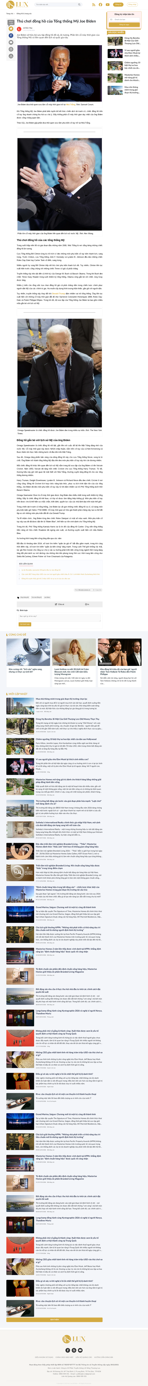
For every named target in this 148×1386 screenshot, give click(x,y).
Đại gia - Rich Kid (52, 1369)
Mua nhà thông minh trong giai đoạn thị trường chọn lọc (61, 699)
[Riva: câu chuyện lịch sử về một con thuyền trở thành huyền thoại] (20, 1101)
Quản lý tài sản (51, 731)
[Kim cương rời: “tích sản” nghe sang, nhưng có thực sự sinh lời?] (28, 652)
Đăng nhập (132, 4)
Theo (88, 590)
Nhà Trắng (70, 104)
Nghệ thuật (50, 1086)
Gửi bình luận (25, 624)
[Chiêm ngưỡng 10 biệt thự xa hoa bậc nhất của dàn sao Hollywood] (20, 746)
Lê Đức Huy (27, 28)
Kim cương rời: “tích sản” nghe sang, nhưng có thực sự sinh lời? (25, 670)
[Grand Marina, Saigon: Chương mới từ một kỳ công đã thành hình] (20, 914)
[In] (11, 49)
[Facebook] (100, 4)
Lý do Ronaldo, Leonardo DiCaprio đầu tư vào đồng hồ (41, 570)
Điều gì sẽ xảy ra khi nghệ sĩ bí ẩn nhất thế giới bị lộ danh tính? (64, 1074)
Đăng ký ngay (124, 24)
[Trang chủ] (11, 28)
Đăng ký (118, 4)
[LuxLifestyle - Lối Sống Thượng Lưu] (17, 4)
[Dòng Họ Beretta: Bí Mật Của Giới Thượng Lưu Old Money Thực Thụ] (20, 726)
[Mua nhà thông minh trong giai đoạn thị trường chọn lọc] (20, 706)
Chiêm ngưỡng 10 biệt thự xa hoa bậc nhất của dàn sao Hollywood (66, 739)
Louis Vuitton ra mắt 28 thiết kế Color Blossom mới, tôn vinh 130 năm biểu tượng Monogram (71, 671)
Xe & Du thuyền (51, 1101)
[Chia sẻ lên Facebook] (11, 35)
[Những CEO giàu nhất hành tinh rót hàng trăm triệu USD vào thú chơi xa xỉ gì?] (20, 1059)
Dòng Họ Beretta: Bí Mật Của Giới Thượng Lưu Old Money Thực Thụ (67, 719)
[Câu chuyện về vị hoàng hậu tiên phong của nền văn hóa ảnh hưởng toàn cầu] (20, 1328)
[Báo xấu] (11, 56)
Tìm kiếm (79, 4)
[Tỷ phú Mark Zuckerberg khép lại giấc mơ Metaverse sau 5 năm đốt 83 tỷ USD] (20, 1370)
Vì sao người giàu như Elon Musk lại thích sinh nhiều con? (62, 759)
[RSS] (94, 4)
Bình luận (11, 22)
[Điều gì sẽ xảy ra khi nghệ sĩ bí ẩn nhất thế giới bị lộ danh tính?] (20, 1081)
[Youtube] (107, 4)
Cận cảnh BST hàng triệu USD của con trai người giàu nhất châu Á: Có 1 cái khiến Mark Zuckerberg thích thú (61, 574)
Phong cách (50, 1017)
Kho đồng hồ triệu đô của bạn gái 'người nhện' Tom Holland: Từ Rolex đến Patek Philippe (118, 671)
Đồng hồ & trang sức (14, 663)
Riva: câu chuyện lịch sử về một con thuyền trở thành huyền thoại (66, 1094)
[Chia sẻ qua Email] (11, 42)
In (88, 604)
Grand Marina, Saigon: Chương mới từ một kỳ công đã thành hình (66, 907)
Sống (48, 772)
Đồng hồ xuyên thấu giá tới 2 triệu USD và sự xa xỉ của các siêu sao (46, 578)
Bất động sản (47, 711)
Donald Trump (58, 294)
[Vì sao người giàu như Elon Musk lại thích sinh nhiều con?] (20, 766)
